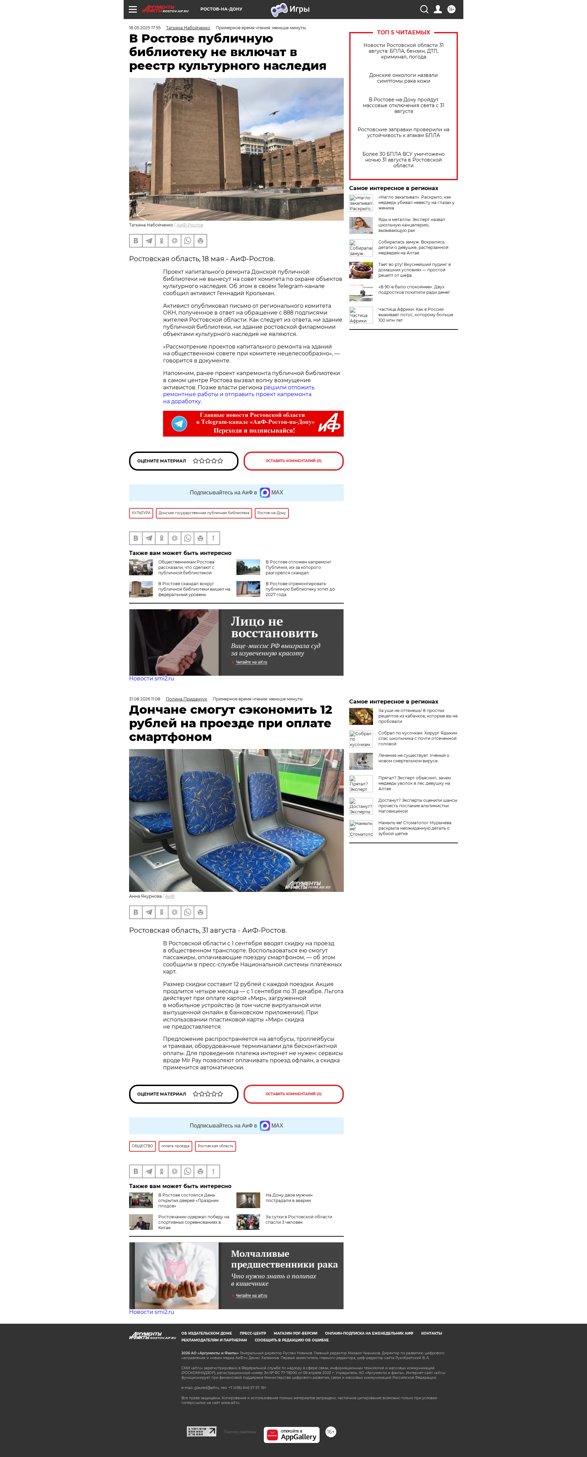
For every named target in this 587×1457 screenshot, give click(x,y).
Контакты (431, 1333)
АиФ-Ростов (190, 224)
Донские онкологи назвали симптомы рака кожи (403, 78)
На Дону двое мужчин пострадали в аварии (289, 1197)
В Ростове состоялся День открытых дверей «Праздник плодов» (188, 1200)
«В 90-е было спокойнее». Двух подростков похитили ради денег (414, 289)
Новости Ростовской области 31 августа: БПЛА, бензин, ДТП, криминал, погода (403, 51)
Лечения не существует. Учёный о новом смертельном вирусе (413, 758)
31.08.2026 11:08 (144, 698)
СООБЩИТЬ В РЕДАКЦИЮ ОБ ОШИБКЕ (292, 1340)
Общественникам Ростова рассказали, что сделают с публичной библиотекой (186, 567)
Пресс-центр (253, 1333)
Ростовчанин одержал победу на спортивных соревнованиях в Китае (193, 1222)
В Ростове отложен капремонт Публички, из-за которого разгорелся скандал (298, 567)
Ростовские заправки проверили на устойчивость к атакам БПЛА (403, 132)
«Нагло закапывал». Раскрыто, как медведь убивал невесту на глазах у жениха (416, 202)
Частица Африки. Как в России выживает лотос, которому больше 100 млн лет (415, 315)
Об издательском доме (206, 1333)
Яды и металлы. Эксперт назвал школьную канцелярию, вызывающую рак (411, 225)
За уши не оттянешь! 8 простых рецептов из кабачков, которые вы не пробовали (418, 716)
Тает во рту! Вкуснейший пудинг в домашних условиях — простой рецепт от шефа (414, 270)
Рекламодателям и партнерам (214, 1340)
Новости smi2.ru (151, 678)
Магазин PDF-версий (295, 1333)
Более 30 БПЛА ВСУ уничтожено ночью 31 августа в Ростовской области (403, 160)
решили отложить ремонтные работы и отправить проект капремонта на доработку (239, 394)
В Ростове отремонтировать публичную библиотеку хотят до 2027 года (300, 589)
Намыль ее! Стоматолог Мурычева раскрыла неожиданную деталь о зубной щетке (414, 828)
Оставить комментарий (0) (294, 461)
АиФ (170, 896)
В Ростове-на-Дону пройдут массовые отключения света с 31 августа (403, 105)
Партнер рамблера (240, 1432)
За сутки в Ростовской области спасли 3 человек (299, 1219)
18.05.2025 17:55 (145, 27)
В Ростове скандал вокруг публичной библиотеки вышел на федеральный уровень (194, 589)
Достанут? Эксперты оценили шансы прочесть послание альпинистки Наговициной (417, 806)
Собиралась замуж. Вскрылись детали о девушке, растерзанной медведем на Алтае (413, 247)
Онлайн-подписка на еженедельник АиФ (369, 1333)
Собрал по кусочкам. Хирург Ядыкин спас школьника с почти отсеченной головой (417, 738)
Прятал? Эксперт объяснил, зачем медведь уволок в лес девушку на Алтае (414, 783)
